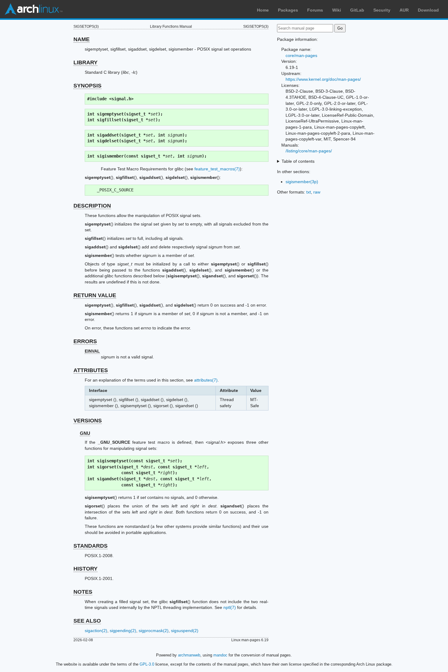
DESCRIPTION (92, 206)
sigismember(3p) (302, 181)
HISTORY (85, 569)
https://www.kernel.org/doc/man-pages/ (323, 79)
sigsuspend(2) (184, 630)
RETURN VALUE (94, 295)
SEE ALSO (87, 621)
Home (263, 10)
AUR (404, 10)
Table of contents (298, 161)
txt (308, 192)
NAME (81, 39)
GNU (85, 433)
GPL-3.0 (147, 664)
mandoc (220, 655)
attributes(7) (206, 380)
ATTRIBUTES (90, 370)
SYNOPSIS (87, 86)
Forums (315, 10)
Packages (288, 10)
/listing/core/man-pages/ (309, 150)
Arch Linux (33, 9)
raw (316, 192)
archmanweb (189, 655)
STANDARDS (90, 546)
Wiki (336, 10)
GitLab (357, 10)
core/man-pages (301, 55)
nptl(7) (229, 607)
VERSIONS (87, 421)
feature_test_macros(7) (217, 168)
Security (381, 10)
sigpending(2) (123, 630)
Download (428, 10)
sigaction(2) (96, 630)
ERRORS (85, 341)
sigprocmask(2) (154, 630)
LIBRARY (85, 62)
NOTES (82, 592)
